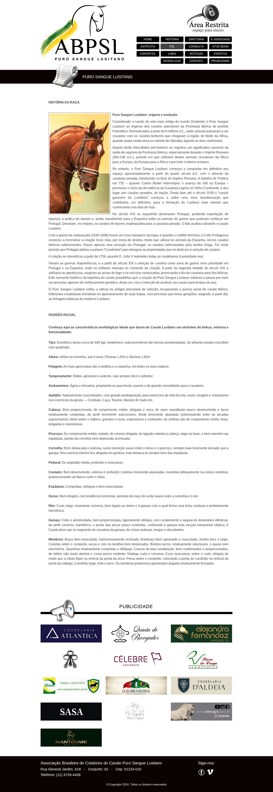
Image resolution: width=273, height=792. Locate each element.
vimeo (209, 772)
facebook (201, 772)
